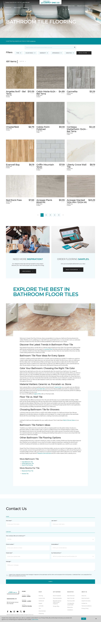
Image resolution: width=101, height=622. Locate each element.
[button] (63, 9)
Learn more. (35, 619)
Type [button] (17, 53)
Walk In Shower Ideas (69, 420)
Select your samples (72, 269)
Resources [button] (17, 7)
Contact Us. (33, 41)
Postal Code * (9, 552)
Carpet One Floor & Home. (17, 614)
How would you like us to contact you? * (15, 535)
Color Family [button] (29, 53)
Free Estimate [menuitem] (42, 611)
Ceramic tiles (58, 387)
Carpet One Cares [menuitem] (86, 600)
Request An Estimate (83, 5)
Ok (83, 618)
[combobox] (49, 47)
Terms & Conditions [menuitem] (86, 606)
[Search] (74, 47)
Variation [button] (69, 53)
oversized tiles (48, 349)
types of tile (37, 393)
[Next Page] (63, 215)
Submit (50, 581)
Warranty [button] (43, 53)
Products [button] (8, 7)
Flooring (16, 14)
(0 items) (68, 9)
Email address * (55, 544)
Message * (8, 561)
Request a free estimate (44, 453)
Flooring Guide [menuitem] (71, 600)
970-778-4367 (26, 2)
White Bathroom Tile (28, 463)
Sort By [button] (22, 61)
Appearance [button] (56, 53)
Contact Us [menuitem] (84, 603)
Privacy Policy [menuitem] (85, 608)
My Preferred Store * (56, 552)
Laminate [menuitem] (41, 606)
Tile (21, 14)
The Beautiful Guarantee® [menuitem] (70, 604)
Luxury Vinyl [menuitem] (42, 598)
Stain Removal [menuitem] (70, 595)
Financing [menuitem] (41, 613)
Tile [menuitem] (40, 608)
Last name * (54, 520)
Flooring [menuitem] (41, 595)
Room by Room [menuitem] (85, 598)
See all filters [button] (83, 52)
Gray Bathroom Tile (27, 461)
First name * (9, 520)
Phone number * (10, 544)
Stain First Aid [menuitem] (70, 598)
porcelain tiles (41, 389)
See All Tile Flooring (27, 465)
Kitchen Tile (25, 473)
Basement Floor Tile (27, 471)
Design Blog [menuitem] (56, 606)
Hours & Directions (69, 5)
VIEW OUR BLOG (26, 271)
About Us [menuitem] (84, 595)
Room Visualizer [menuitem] (57, 595)
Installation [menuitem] (70, 610)
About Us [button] (26, 7)
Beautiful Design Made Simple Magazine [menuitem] (57, 602)
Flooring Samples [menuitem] (57, 598)
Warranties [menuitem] (70, 607)
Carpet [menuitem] (40, 603)
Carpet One (9, 14)
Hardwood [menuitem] (41, 600)
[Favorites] (66, 9)
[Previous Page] (38, 215)
